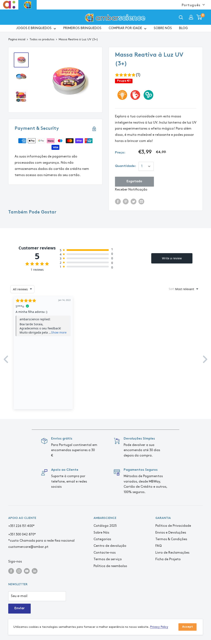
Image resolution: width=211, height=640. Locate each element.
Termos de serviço (108, 559)
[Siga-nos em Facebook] (11, 570)
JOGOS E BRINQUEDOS (34, 28)
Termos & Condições (171, 539)
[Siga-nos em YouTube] (27, 570)
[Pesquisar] (181, 17)
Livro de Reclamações (172, 552)
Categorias (102, 539)
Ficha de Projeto (168, 559)
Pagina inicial (16, 39)
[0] (199, 17)
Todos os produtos (41, 39)
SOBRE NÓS (163, 28)
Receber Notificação (131, 189)
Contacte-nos (105, 552)
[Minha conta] (191, 17)
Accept (187, 627)
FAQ (158, 545)
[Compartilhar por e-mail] (141, 201)
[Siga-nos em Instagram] (19, 570)
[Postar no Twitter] (133, 201)
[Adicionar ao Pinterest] (126, 201)
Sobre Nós (101, 532)
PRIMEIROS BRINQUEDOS (82, 28)
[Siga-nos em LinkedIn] (35, 570)
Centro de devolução (110, 545)
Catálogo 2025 (105, 525)
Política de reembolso (110, 566)
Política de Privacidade (173, 525)
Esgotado (134, 181)
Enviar (19, 608)
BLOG (183, 28)
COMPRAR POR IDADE (125, 28)
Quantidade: (125, 166)
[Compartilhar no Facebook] (118, 201)
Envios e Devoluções (170, 532)
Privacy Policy (159, 627)
